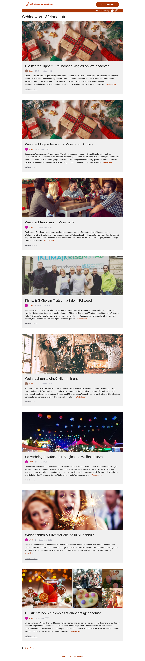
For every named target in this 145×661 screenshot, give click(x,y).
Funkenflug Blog (102, 11)
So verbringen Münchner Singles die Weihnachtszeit (64, 457)
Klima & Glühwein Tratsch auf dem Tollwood (58, 300)
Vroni (31, 149)
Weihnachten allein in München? (49, 222)
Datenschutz (78, 657)
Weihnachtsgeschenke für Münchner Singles (59, 144)
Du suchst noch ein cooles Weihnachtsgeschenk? (63, 613)
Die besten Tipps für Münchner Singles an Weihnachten (67, 66)
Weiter (33, 648)
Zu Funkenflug (107, 4)
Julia (31, 71)
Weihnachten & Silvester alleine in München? (59, 535)
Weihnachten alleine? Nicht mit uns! (52, 378)
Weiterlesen (111, 84)
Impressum (66, 657)
